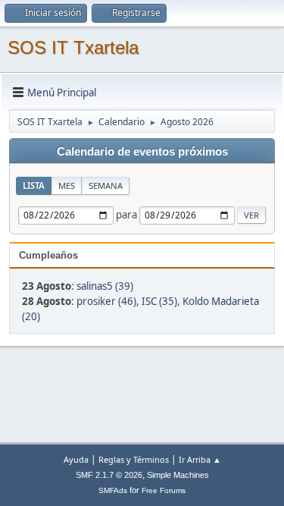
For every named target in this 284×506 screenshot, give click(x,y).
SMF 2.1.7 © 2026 (109, 474)
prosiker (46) (106, 301)
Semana (106, 185)
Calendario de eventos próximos (142, 152)
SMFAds (112, 490)
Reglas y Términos (133, 459)
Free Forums (164, 490)
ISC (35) (159, 301)
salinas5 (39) (104, 286)
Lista (34, 185)
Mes (66, 185)
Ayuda (76, 459)
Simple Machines (178, 474)
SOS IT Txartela (73, 47)
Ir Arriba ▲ (200, 459)
